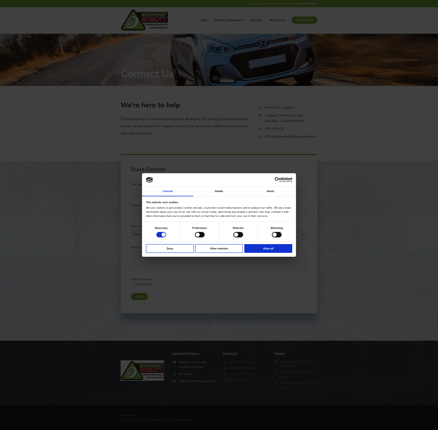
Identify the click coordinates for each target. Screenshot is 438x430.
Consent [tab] (168, 191)
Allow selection (219, 248)
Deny (170, 248)
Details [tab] (219, 191)
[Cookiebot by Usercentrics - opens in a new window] (277, 179)
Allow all (268, 248)
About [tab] (270, 191)
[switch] (200, 234)
